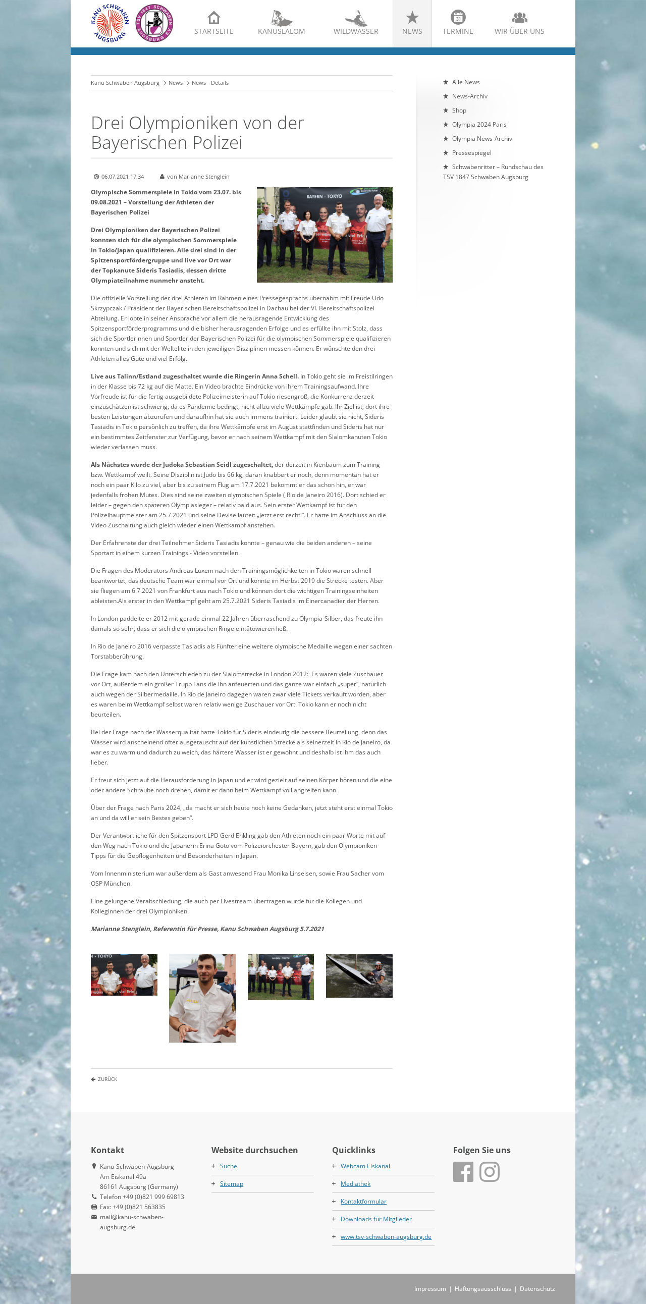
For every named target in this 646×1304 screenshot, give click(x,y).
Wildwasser (356, 31)
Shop (459, 110)
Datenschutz (537, 1288)
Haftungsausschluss (483, 1288)
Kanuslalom (281, 31)
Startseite (214, 31)
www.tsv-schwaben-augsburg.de (386, 1236)
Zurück (107, 1078)
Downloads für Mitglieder (376, 1219)
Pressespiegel (472, 152)
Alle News (466, 82)
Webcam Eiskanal (365, 1166)
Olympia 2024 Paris (479, 124)
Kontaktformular (364, 1201)
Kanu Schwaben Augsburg (125, 82)
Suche (228, 1166)
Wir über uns (520, 31)
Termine (458, 31)
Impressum (430, 1288)
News (412, 31)
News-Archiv (470, 96)
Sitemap (231, 1183)
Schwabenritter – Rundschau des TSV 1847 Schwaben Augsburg (493, 171)
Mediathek (355, 1183)
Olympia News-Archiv (482, 138)
